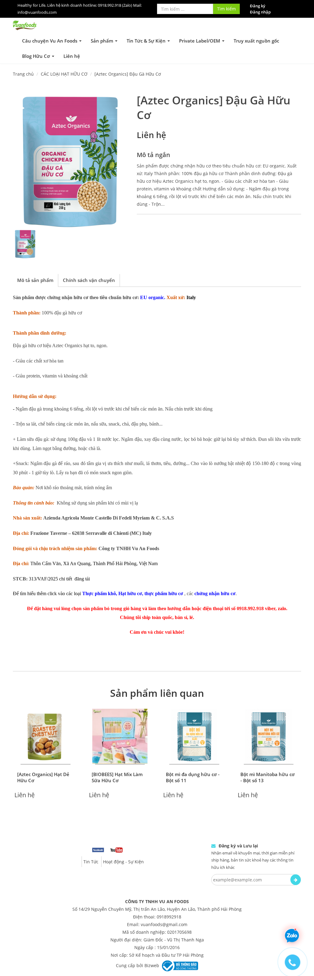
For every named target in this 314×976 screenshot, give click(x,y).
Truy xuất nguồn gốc (256, 41)
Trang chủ (23, 74)
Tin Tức (90, 862)
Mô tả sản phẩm (35, 280)
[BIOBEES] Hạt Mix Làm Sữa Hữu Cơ (117, 777)
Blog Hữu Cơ (36, 56)
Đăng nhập (260, 12)
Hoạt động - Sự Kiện (123, 862)
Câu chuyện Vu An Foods (50, 41)
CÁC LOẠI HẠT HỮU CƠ (64, 74)
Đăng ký (257, 6)
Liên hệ (71, 56)
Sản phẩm (102, 41)
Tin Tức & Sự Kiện (147, 41)
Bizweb (151, 965)
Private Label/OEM (200, 41)
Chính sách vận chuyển (89, 280)
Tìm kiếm (226, 9)
